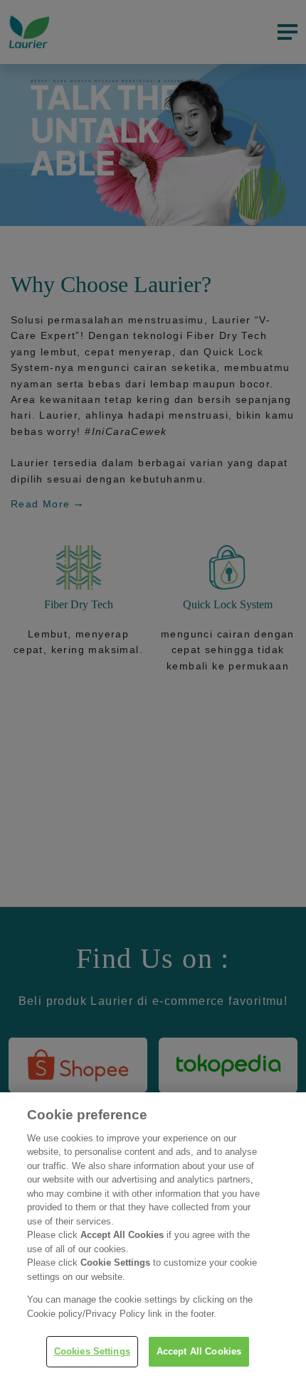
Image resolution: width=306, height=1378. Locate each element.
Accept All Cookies (199, 1351)
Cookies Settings (92, 1351)
